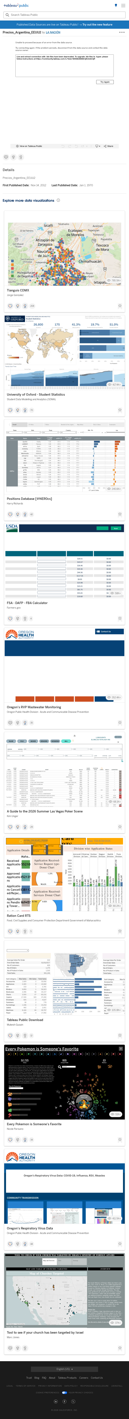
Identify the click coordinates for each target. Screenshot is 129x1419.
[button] (55, 1401)
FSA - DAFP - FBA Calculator (27, 603)
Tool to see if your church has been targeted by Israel (45, 1332)
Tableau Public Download (25, 1020)
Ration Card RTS (19, 916)
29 (31, 827)
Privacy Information (50, 1386)
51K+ (118, 1114)
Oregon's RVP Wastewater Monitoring (34, 707)
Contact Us (97, 1377)
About (52, 1377)
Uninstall (117, 1386)
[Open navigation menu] (123, 5)
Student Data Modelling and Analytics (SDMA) (31, 399)
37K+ (118, 1322)
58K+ (118, 593)
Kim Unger (12, 816)
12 (31, 1035)
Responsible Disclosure (94, 1386)
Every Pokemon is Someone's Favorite (34, 1124)
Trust (29, 1377)
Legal (10, 1386)
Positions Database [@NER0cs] (29, 499)
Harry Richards (15, 503)
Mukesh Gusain (15, 1024)
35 (31, 723)
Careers (83, 1377)
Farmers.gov (14, 607)
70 (31, 410)
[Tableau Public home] (16, 5)
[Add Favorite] (120, 306)
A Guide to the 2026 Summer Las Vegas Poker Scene (45, 811)
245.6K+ (116, 489)
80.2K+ (117, 905)
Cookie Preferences (47, 1393)
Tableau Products (67, 1377)
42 (31, 514)
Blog (36, 1377)
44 (31, 1244)
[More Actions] (122, 32)
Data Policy (71, 1386)
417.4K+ (117, 384)
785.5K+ (116, 280)
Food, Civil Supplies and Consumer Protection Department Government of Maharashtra (54, 920)
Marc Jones (13, 1337)
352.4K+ (116, 697)
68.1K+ (117, 801)
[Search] (7, 15)
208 (32, 306)
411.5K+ (116, 1218)
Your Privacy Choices (81, 1393)
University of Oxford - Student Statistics (36, 394)
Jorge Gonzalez (15, 295)
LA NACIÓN (53, 32)
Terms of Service (26, 1386)
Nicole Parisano (15, 1129)
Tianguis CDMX (18, 290)
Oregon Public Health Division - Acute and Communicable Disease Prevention (48, 712)
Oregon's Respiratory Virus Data (30, 1228)
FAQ (44, 1377)
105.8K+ (116, 1010)
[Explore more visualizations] (116, 6)
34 (31, 1140)
